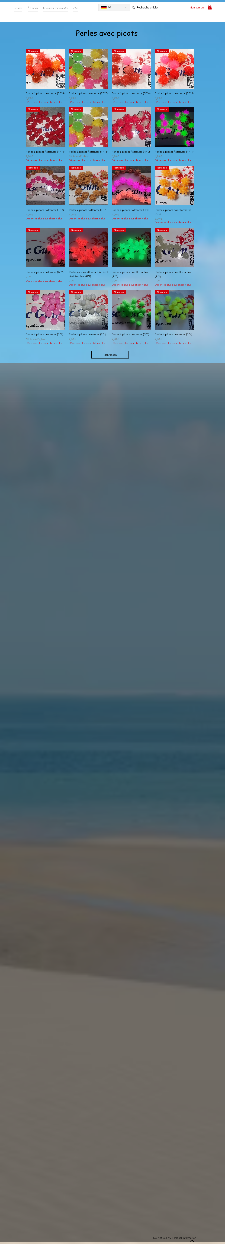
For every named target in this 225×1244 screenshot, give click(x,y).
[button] (209, 7)
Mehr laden (110, 354)
